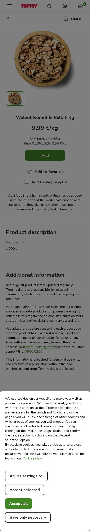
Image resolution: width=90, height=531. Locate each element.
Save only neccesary (28, 517)
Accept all (18, 503)
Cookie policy (32, 458)
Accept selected (25, 489)
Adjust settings (23, 476)
